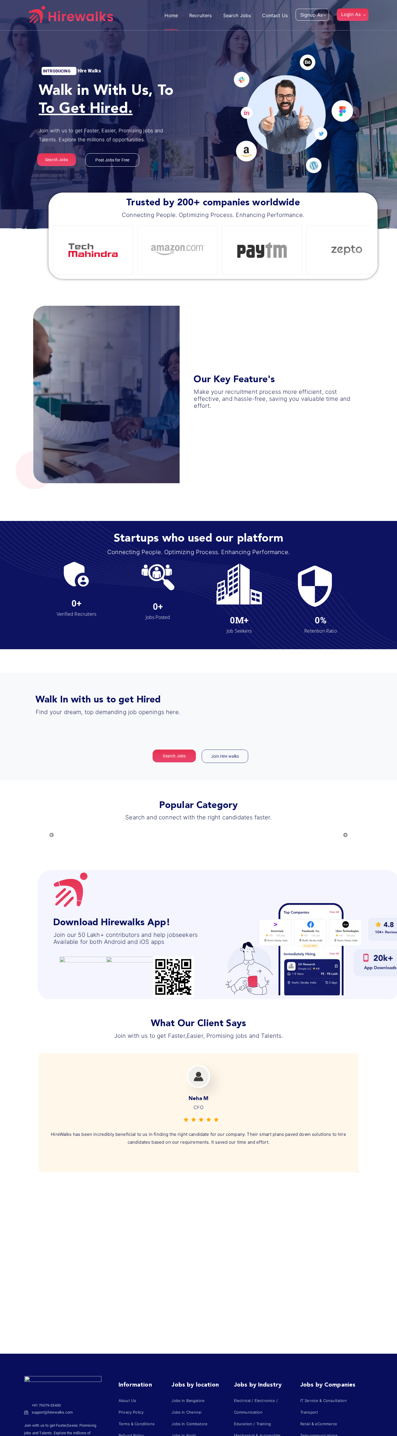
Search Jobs (237, 15)
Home (171, 15)
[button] (327, 15)
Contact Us (275, 15)
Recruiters (200, 15)
